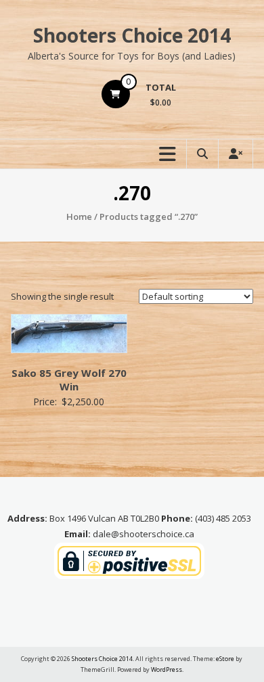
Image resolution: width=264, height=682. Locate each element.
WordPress (166, 669)
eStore (225, 658)
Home (79, 216)
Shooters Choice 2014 (132, 35)
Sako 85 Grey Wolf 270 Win (69, 379)
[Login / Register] (235, 153)
